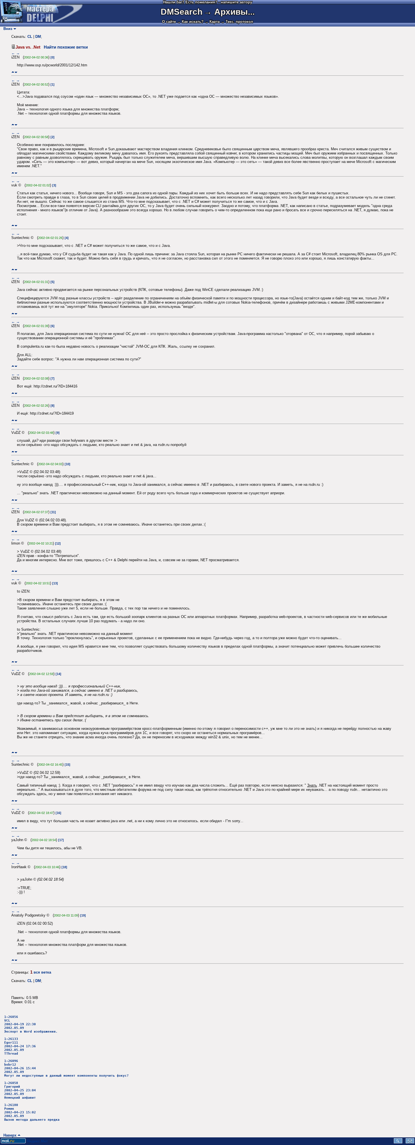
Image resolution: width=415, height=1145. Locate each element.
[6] (52, 326)
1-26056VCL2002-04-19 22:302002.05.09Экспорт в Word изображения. (31, 1024)
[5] (52, 282)
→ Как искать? (190, 21)
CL (29, 36)
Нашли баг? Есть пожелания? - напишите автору (207, 2)
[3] (54, 185)
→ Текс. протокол (237, 21)
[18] (64, 867)
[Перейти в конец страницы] (16, 72)
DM (38, 36)
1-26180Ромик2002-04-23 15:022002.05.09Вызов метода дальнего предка (32, 1112)
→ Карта (212, 21)
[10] (67, 464)
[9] (58, 432)
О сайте (169, 21)
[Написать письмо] (410, 1142)
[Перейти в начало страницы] (12, 72)
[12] (58, 543)
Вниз (6, 29)
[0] (52, 57)
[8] (52, 405)
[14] (58, 674)
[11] (53, 512)
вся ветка (42, 972)
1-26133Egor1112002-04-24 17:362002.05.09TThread (20, 1046)
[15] (67, 764)
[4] (67, 238)
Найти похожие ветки (66, 47)
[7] (52, 378)
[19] (83, 915)
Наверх (9, 1135)
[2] (52, 137)
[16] (58, 813)
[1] (52, 84)
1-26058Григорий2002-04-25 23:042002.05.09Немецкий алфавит (20, 1090)
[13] (55, 583)
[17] (61, 840)
